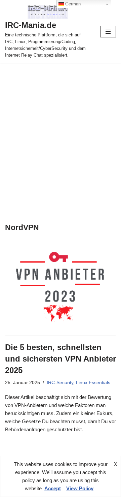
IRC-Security (60, 382)
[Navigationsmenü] (108, 31)
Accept (52, 488)
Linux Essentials (93, 382)
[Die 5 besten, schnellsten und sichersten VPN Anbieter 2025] (60, 289)
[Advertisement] (60, 127)
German (72, 3)
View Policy (79, 488)
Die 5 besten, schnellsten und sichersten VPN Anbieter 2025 (60, 358)
